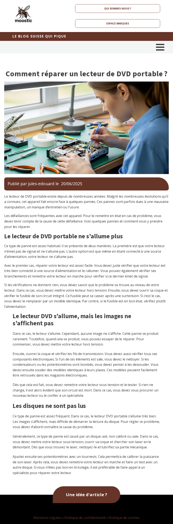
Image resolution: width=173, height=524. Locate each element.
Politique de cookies (124, 517)
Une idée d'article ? (86, 494)
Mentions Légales (47, 517)
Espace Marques (117, 23)
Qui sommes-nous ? (117, 8)
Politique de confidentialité (85, 517)
